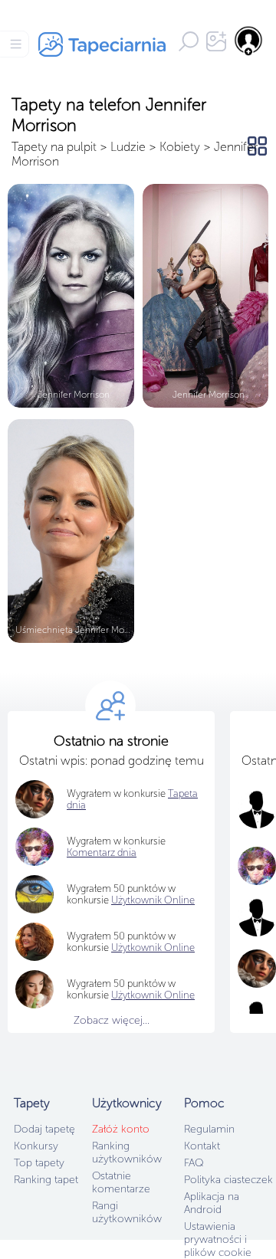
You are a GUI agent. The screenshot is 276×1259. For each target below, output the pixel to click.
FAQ (193, 1162)
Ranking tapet (46, 1179)
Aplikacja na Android (211, 1203)
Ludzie (128, 146)
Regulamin (209, 1129)
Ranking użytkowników (127, 1152)
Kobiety (179, 146)
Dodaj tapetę (44, 1129)
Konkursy (36, 1145)
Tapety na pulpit (54, 146)
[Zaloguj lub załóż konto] (249, 40)
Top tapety (39, 1162)
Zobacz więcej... (112, 1020)
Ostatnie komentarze (121, 1182)
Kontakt (202, 1145)
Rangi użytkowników (127, 1212)
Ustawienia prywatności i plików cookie (217, 1239)
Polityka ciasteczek (228, 1179)
